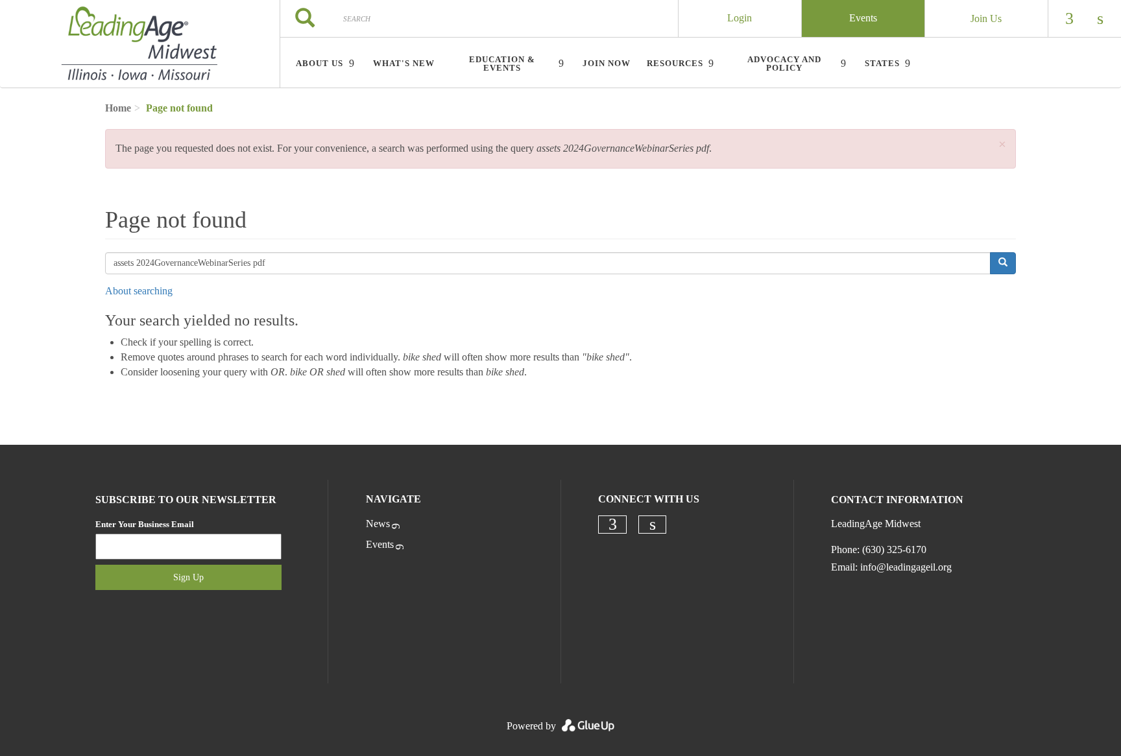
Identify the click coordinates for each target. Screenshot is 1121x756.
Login (739, 17)
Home (118, 107)
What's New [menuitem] (404, 63)
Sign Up (188, 577)
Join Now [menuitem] (607, 63)
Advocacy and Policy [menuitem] (784, 63)
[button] (1002, 145)
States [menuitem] (882, 63)
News (378, 523)
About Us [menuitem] (319, 63)
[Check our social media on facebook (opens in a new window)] (612, 524)
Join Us (986, 18)
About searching (139, 290)
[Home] (140, 44)
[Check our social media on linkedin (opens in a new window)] (652, 524)
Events (863, 17)
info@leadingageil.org (906, 567)
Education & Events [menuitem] (502, 63)
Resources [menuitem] (675, 63)
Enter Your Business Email (144, 524)
